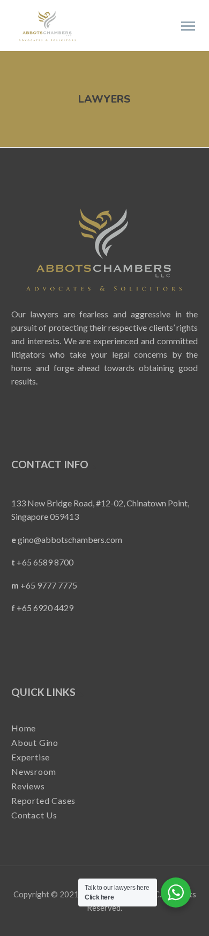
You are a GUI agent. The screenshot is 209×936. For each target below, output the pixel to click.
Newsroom (33, 770)
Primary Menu (188, 26)
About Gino (34, 741)
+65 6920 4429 (45, 608)
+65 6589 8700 (45, 562)
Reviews (28, 785)
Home (23, 728)
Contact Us (34, 814)
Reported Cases (43, 799)
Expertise (30, 756)
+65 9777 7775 (48, 585)
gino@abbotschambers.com (70, 539)
